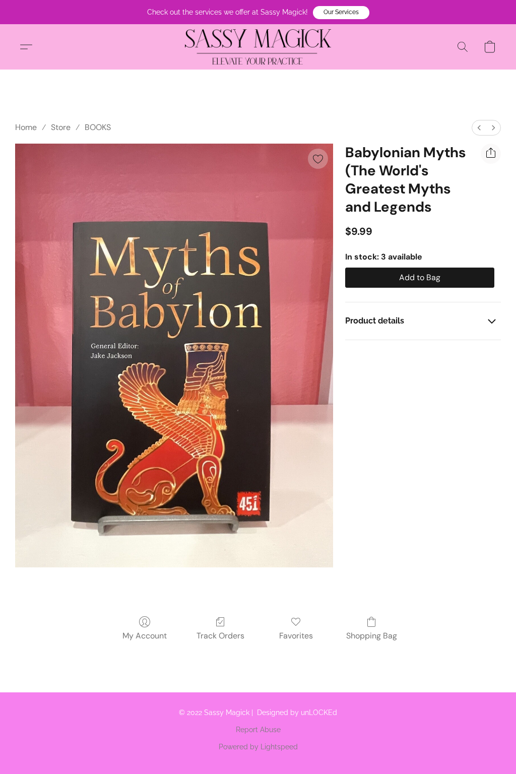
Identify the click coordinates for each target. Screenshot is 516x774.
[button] (341, 12)
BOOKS (98, 127)
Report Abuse (258, 730)
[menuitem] (479, 127)
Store (61, 127)
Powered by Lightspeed (258, 747)
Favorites (296, 635)
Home (26, 127)
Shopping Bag (371, 635)
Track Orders (220, 635)
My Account (144, 635)
